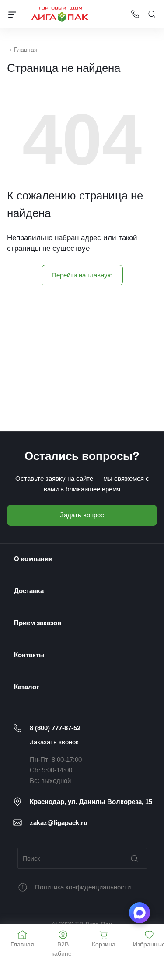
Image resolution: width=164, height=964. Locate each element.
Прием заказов (37, 622)
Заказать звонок (54, 742)
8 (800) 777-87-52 (55, 728)
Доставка (29, 590)
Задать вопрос (82, 515)
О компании (33, 558)
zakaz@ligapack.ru (58, 822)
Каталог (26, 686)
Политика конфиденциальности (83, 887)
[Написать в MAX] (139, 912)
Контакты (29, 654)
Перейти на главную (82, 275)
